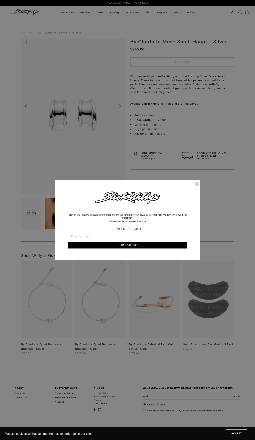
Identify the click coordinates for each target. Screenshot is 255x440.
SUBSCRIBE (127, 245)
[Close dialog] (197, 184)
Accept (236, 433)
